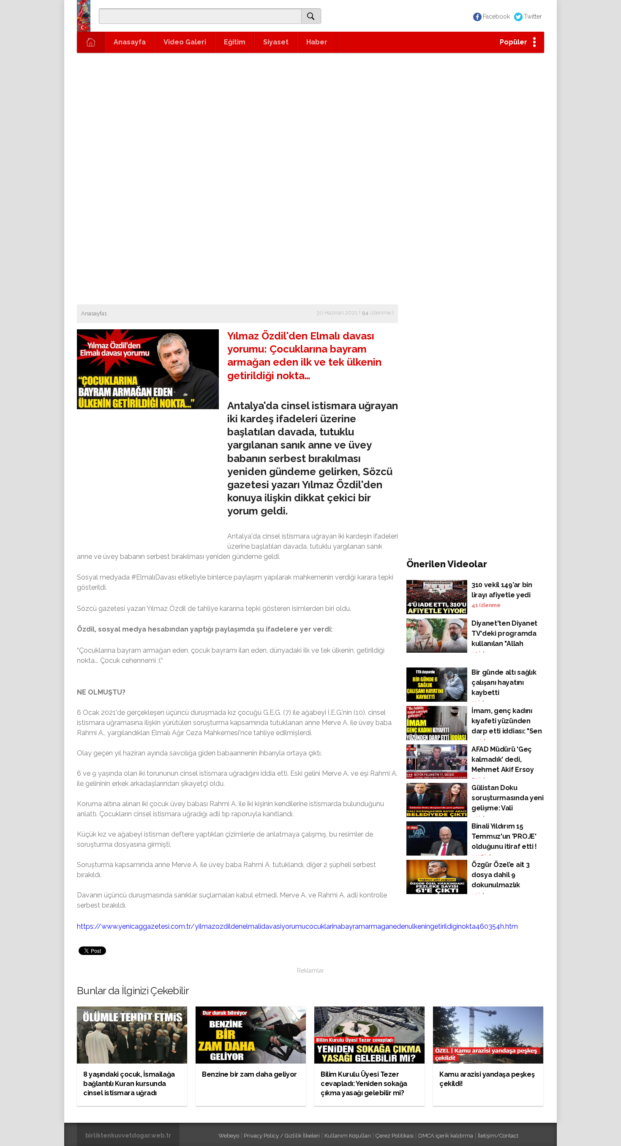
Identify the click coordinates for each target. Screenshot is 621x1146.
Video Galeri (184, 42)
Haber (316, 42)
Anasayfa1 (94, 313)
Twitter (533, 16)
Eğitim (234, 42)
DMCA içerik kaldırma (445, 1135)
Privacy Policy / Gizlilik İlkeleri (282, 1135)
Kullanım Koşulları (347, 1135)
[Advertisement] (310, 116)
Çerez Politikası (395, 1135)
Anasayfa (130, 42)
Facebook (496, 16)
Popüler (513, 42)
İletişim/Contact (498, 1135)
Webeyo (228, 1135)
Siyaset (276, 42)
